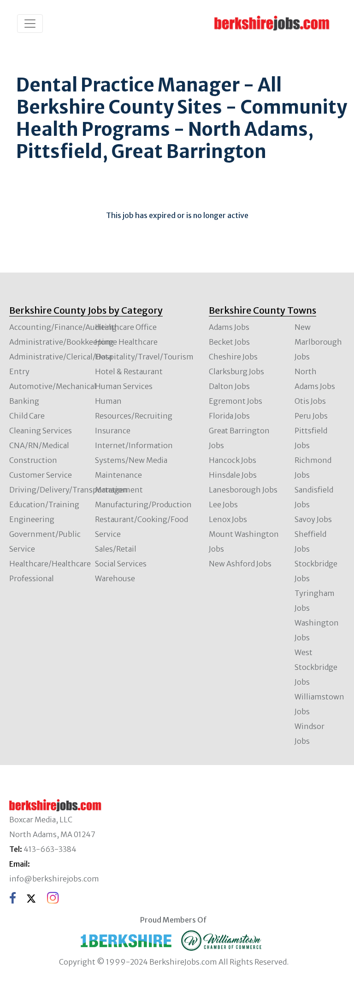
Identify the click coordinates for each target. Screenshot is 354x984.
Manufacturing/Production (143, 504)
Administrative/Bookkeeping (61, 341)
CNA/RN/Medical (39, 445)
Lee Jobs (223, 504)
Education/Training (44, 504)
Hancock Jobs (232, 460)
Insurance (112, 430)
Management (119, 489)
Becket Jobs (229, 341)
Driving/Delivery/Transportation (68, 489)
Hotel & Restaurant (129, 371)
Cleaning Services (40, 430)
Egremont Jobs (235, 401)
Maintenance (118, 475)
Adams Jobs (229, 327)
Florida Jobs (229, 415)
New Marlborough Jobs (318, 341)
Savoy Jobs (313, 519)
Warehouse (115, 578)
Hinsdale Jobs (233, 475)
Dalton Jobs (229, 386)
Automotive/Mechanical (52, 386)
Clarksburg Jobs (236, 371)
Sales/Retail (115, 548)
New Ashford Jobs (240, 563)
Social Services (121, 563)
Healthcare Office (126, 327)
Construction (33, 460)
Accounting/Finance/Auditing (63, 327)
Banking (24, 401)
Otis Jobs (310, 401)
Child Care (27, 415)
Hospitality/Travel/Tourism (144, 356)
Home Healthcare (126, 341)
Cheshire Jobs (233, 356)
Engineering (31, 519)
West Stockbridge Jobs (316, 667)
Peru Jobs (311, 415)
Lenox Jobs (228, 519)
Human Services (124, 386)
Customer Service (40, 475)
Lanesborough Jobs (243, 489)
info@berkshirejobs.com (54, 878)
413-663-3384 (50, 849)
